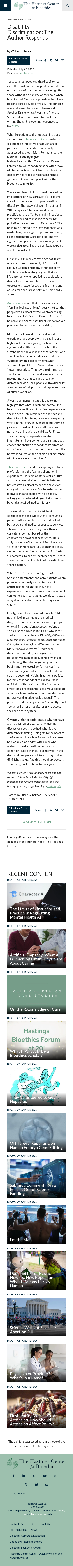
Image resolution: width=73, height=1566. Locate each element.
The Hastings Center (36, 1463)
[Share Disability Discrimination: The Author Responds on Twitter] (51, 60)
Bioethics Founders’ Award (25, 1547)
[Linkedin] (24, 1476)
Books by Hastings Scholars (26, 1541)
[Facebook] (13, 1476)
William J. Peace (21, 51)
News (34, 1529)
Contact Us (16, 1523)
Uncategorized (27, 72)
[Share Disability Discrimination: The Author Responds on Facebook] (46, 60)
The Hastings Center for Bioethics (36, 5)
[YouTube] (44, 1476)
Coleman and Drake (35, 139)
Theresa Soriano (17, 467)
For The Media (18, 1529)
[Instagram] (55, 1476)
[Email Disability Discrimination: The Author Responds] (63, 60)
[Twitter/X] (34, 1476)
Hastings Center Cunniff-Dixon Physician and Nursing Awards (36, 1555)
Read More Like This (35, 822)
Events (30, 1523)
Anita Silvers (15, 303)
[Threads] (26, 1485)
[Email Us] (47, 1485)
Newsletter (45, 1523)
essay (15, 126)
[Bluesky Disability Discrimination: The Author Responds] (57, 60)
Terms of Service (39, 1514)
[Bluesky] (36, 1485)
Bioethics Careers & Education (27, 1535)
